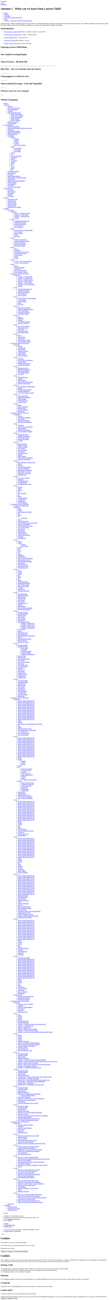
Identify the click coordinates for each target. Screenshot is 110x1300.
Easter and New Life (27, 775)
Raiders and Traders (23, 642)
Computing (14, 160)
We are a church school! (14, 187)
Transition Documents (24, 957)
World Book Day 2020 (24, 913)
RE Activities (21, 448)
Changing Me (25, 790)
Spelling (16, 143)
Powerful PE (21, 601)
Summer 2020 (18, 995)
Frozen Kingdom (22, 498)
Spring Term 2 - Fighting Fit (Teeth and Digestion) (31, 1081)
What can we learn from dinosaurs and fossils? (30, 1202)
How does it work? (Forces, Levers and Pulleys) (31, 1183)
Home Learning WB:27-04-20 (26, 704)
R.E (19, 984)
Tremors (20, 868)
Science (13, 153)
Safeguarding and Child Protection (17, 177)
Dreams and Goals (26, 786)
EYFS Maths (18, 148)
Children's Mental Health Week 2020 (28, 916)
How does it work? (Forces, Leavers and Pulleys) (31, 1098)
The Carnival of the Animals (25, 1142)
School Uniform (12, 204)
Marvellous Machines (24, 420)
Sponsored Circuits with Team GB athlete (29, 911)
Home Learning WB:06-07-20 (26, 718)
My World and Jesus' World (28, 779)
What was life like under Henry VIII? (28, 1180)
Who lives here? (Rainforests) (26, 1176)
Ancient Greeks (22, 402)
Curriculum (11, 136)
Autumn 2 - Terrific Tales (21, 215)
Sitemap (6, 1223)
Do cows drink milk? (23, 733)
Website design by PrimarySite (12, 1231)
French (13, 162)
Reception (13, 211)
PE (12, 165)
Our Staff (10, 111)
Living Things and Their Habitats (23, 230)
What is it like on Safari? (24, 1160)
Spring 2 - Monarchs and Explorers (27, 1029)
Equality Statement (13, 109)
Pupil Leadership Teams (14, 112)
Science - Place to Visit (10, 43)
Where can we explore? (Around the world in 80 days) (33, 1165)
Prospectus (10, 174)
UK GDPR (11, 185)
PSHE (12, 168)
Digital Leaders (15, 119)
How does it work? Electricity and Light (29, 1196)
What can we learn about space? (26, 1100)
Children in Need (22, 533)
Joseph (23, 778)
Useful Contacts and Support (26, 996)
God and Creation (26, 770)
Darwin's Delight (22, 502)
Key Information (8, 125)
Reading (16, 139)
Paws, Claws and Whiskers (25, 360)
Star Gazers (21, 663)
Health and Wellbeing (24, 999)
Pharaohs (20, 668)
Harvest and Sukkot (26, 769)
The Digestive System (20, 253)
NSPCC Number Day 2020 (25, 914)
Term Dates (11, 196)
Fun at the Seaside (23, 355)
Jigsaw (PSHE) (22, 493)
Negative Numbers (26, 651)
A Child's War (22, 499)
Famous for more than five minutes (27, 1140)
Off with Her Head (23, 665)
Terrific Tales (21, 349)
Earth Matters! (22, 1187)
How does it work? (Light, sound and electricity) (31, 1162)
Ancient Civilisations (23, 323)
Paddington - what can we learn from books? (30, 1149)
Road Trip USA (22, 640)
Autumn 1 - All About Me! (25, 276)
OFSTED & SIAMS (13, 171)
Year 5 (13, 259)
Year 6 (13, 264)
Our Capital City (18, 225)
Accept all (10, 1251)
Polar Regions (22, 337)
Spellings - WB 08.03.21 (28, 623)
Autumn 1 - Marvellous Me (21, 216)
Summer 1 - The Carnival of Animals (28, 1030)
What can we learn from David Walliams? (29, 1094)
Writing (16, 140)
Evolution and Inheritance (25, 1117)
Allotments (21, 954)
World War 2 (17, 269)
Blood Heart (21, 411)
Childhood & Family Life (25, 289)
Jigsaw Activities (22, 450)
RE (12, 170)
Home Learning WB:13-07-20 (26, 719)
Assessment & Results (14, 131)
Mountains (17, 250)
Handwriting (24, 546)
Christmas (20, 536)
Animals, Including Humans (25, 309)
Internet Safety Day (23, 566)
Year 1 (6, 19)
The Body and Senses (10, 40)
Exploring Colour (22, 1047)
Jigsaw (20, 631)
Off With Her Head (23, 948)
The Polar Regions (19, 267)
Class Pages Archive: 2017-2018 (20, 1122)
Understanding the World (25, 512)
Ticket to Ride (22, 354)
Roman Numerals (26, 653)
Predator (20, 379)
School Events (11, 191)
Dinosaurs (20, 1010)
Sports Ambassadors (16, 117)
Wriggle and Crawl (23, 368)
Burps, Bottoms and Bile (24, 639)
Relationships (25, 789)
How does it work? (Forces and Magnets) (29, 1174)
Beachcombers (22, 835)
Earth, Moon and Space (24, 397)
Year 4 (13, 247)
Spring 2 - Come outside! (25, 281)
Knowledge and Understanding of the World (30, 724)
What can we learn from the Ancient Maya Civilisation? (33, 1115)
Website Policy (8, 1226)
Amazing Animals (23, 351)
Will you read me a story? (25, 728)
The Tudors (21, 329)
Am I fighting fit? (22, 1152)
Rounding (24, 649)
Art (12, 154)
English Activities (22, 445)
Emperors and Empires (24, 383)
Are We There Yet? (23, 521)
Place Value (24, 648)
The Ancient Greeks (23, 332)
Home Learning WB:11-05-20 (26, 707)
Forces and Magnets (19, 242)
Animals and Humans (20, 222)
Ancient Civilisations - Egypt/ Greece (28, 1188)
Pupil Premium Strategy (14, 176)
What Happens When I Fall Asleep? (27, 523)
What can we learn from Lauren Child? (28, 1135)
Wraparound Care (12, 134)
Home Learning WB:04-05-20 (26, 705)
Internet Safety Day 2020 (25, 917)
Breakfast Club (12, 201)
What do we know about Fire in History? (29, 1044)
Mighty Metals (22, 380)
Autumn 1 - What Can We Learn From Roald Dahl (32, 1060)
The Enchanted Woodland (25, 431)
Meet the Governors (13, 122)
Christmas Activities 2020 (21, 506)
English (13, 137)
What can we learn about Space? (27, 1185)
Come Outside (22, 352)
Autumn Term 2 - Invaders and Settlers (28, 1078)
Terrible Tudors (22, 399)
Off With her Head (23, 481)
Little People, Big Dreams (25, 470)
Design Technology (16, 156)
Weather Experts (22, 1137)
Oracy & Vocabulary (20, 145)
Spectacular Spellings (23, 622)
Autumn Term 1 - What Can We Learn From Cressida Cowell (34, 1077)
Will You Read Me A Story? (25, 526)
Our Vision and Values (14, 108)
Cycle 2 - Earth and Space (21, 263)
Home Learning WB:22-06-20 (26, 714)
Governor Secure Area (14, 1208)
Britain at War (21, 408)
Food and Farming (23, 396)
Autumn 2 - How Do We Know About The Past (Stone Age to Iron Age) (37, 1061)
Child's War (21, 990)
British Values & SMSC (14, 133)
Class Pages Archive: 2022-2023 (20, 343)
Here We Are (21, 529)
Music (12, 163)
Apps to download (9, 37)
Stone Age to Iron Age (20, 239)
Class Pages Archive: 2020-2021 (20, 504)
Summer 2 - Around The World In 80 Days (29, 1067)
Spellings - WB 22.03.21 (28, 626)
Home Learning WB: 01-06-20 (26, 710)
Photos (16, 256)
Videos (16, 258)
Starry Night (21, 419)
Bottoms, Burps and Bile (24, 389)
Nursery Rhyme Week (24, 535)
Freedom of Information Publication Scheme (20, 128)
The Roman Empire (19, 246)
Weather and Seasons (20, 224)
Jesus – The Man (22, 1139)
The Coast (17, 236)
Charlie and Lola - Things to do (12, 34)
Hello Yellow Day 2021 (24, 471)
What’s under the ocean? (24, 1154)
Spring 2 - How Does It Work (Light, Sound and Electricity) (34, 1064)
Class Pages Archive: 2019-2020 (20, 697)
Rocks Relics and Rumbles (25, 608)
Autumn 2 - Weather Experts (25, 1026)
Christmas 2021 (22, 475)
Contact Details (12, 123)
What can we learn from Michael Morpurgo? (30, 1112)
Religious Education (23, 900)
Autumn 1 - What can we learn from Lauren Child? (18, 20)
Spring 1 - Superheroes (24, 1027)
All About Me (21, 348)
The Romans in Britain (24, 1163)
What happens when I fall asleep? (27, 730)
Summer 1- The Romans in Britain (27, 1066)
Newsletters (11, 193)
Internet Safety (22, 532)
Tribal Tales (21, 869)
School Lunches (12, 202)
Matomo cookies (9, 1279)
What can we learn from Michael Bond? (29, 1043)
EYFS (12, 167)
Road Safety (21, 671)
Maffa (19, 335)
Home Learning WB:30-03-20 (26, 701)
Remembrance (22, 676)
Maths (12, 146)
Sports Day (24, 518)
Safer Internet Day (23, 634)
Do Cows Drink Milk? (24, 524)
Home (5, 13)
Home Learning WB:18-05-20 (26, 708)
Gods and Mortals (23, 872)
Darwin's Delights (23, 410)
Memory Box (21, 792)
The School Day (12, 205)
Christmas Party (22, 677)
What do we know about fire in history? (28, 1146)
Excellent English (22, 594)
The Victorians (18, 232)
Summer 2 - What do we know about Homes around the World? (35, 1032)
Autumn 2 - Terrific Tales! (25, 278)
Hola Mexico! (21, 690)
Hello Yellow (21, 530)
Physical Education (23, 1021)
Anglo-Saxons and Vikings (21, 252)
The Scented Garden (23, 372)
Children (6, 14)
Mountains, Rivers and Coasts (26, 1173)
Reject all (3, 1251)
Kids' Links (11, 1204)
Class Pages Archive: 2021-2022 (20, 413)
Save (15, 1298)
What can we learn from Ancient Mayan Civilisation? (32, 1197)
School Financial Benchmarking (16, 181)
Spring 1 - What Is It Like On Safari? (28, 1063)
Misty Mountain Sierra (24, 906)
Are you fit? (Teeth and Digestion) (27, 1171)
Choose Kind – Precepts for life (26, 1199)
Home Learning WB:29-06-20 (26, 716)
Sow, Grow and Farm (24, 326)
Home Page (4, 4)
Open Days (11, 190)
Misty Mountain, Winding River (26, 386)
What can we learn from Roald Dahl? (28, 1157)
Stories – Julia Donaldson (25, 1128)
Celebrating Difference (27, 784)
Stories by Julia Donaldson (25, 1007)
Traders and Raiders (23, 903)
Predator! (20, 866)
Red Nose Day (22, 538)
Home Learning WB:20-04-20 (26, 702)
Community (7, 1205)
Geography (14, 157)
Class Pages (7, 16)
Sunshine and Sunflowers (25, 422)
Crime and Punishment (24, 1097)
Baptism (23, 776)
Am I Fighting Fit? (23, 1049)
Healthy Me (24, 787)
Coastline (20, 441)
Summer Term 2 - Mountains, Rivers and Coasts (31, 1084)
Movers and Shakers (23, 371)
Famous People (18, 233)
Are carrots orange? (23, 735)
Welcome (10, 106)
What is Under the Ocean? (25, 1050)
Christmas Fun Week (23, 591)
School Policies (12, 173)
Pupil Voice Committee (17, 116)
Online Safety (11, 179)
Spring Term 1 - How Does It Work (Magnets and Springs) (34, 1080)
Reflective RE (22, 598)
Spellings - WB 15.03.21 (28, 625)
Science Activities (23, 447)
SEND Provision (12, 182)
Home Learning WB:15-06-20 (26, 713)
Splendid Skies (22, 362)
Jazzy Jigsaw (21, 600)
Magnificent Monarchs (24, 369)
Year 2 (13, 228)
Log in (2, 3)
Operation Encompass (14, 126)
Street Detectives (22, 829)
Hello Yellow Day (23, 564)
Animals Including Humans (21, 241)
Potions (20, 464)
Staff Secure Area (12, 1210)
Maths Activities (22, 444)
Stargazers (20, 479)
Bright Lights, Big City (24, 363)
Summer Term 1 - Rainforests (26, 1083)
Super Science (22, 597)
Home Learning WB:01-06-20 (26, 747)
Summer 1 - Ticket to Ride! (25, 283)
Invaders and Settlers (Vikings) (26, 1177)
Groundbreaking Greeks (24, 484)
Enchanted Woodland (24, 365)
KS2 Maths (17, 151)
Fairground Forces (23, 331)
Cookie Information (9, 1225)
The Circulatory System (20, 272)
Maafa (16, 266)
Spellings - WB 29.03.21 (28, 628)
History (13, 159)
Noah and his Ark (23, 1012)
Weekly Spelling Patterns (28, 1095)
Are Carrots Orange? (23, 527)
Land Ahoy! (21, 832)
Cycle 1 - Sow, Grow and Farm (23, 261)
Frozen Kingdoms (23, 406)
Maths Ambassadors (16, 114)
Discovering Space (23, 328)
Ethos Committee (15, 120)
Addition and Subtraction (28, 654)
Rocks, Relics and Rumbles (25, 382)
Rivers (16, 249)
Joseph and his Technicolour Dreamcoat (29, 1151)
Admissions (11, 129)
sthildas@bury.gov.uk (14, 1219)
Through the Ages (23, 377)
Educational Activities (24, 998)
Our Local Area (18, 227)
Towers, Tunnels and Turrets (25, 831)
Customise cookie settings (21, 1251)
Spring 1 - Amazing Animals (22, 213)
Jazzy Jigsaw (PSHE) (24, 659)
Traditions (20, 1005)
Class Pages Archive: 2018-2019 (13, 17)
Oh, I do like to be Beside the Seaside (28, 1120)
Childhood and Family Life (21, 221)
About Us (6, 105)
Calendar (10, 194)
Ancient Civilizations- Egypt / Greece (28, 1103)
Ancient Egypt (18, 255)
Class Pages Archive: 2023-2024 (20, 273)
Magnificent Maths (23, 595)
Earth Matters (21, 1101)
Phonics (16, 142)
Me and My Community (24, 417)
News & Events (8, 188)
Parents (6, 198)
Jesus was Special (26, 773)
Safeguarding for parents (14, 207)
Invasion (20, 320)
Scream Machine (22, 482)
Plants (16, 235)
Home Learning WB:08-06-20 (26, 711)
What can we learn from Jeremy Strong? (29, 1170)
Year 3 (13, 238)
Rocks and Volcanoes (20, 244)
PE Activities (21, 451)
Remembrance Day (23, 567)
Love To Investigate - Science (26, 393)
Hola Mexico (21, 987)
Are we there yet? (23, 732)
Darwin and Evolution (20, 270)
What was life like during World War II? (29, 1118)
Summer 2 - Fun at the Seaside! (26, 284)
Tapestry (16, 218)
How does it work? (23, 1114)
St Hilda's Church (12, 1207)
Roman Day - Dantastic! (24, 473)
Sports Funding (12, 184)
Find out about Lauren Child (12, 32)
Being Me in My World (27, 783)
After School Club (13, 199)
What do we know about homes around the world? (31, 1143)
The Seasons (21, 1009)
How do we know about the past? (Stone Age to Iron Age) (34, 1159)
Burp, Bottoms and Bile (24, 467)
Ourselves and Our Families (25, 1004)
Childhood (21, 359)
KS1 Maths (17, 150)
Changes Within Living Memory (26, 1046)
